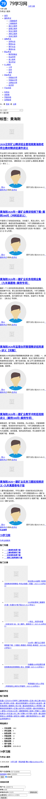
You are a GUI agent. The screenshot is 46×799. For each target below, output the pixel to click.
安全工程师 (13, 31)
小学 (10, 67)
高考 (10, 72)
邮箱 (1, 790)
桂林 (32, 711)
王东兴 (8, 701)
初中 (10, 70)
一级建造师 (13, 21)
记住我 (9, 777)
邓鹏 (24, 714)
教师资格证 (13, 54)
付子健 (30, 714)
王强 (16, 708)
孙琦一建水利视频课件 (20, 703)
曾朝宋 (12, 706)
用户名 (2, 787)
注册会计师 (13, 83)
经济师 (11, 85)
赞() (2, 187)
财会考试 (7, 75)
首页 (6, 16)
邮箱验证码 (4, 792)
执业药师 (12, 57)
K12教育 (7, 65)
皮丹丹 (22, 708)
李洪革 (7, 703)
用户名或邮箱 (5, 771)
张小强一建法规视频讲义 (26, 706)
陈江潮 (38, 701)
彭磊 (2, 701)
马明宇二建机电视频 (21, 701)
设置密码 (3, 795)
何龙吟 (33, 703)
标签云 (6, 92)
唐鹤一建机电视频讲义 (30, 716)
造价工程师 (13, 26)
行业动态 (7, 88)
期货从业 (12, 44)
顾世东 (17, 716)
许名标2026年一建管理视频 (18, 711)
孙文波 (10, 714)
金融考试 (7, 39)
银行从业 (12, 47)
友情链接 (7, 100)
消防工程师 (13, 34)
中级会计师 (13, 80)
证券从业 (12, 41)
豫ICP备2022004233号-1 (35, 762)
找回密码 (3, 774)
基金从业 (12, 49)
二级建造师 (13, 23)
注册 (14, 104)
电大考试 (12, 62)
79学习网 (31, 6)
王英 (32, 701)
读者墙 (6, 95)
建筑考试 (7, 18)
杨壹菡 (10, 716)
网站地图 (22, 762)
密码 (9, 774)
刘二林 (17, 714)
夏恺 (4, 711)
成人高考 (12, 59)
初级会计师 (13, 77)
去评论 (14, 190)
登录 (7, 104)
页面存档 (7, 97)
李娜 (37, 711)
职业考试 (7, 52)
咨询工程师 (13, 36)
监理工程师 (13, 29)
